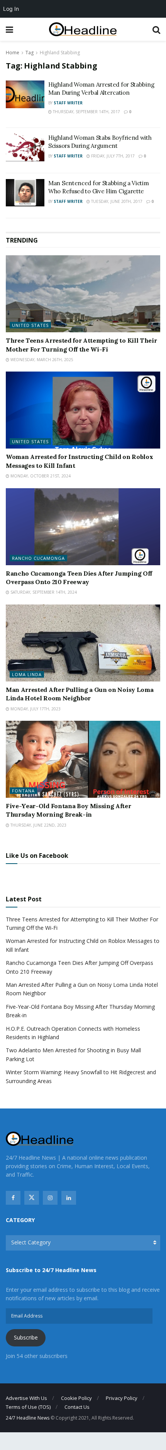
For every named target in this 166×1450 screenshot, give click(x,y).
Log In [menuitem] (11, 8)
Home (12, 52)
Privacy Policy (121, 1398)
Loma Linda (27, 674)
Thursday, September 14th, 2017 (86, 111)
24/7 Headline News (27, 1418)
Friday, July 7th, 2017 (112, 156)
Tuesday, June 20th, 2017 (116, 201)
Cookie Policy (76, 1398)
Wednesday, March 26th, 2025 (41, 359)
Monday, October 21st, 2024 (40, 476)
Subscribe (26, 1337)
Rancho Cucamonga (38, 558)
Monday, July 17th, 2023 (35, 709)
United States (30, 325)
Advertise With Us (26, 1398)
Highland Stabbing (60, 52)
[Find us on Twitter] (31, 1198)
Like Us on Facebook (37, 855)
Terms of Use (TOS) (28, 1406)
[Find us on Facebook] (13, 1198)
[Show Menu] (9, 29)
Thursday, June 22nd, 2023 (37, 825)
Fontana (23, 791)
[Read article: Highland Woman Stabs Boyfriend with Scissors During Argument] (25, 147)
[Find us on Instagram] (50, 1198)
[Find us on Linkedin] (68, 1198)
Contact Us (77, 1406)
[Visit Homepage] (83, 29)
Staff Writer (68, 102)
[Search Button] (156, 29)
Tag (29, 52)
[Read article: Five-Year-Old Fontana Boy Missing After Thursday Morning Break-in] (83, 759)
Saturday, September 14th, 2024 (43, 592)
